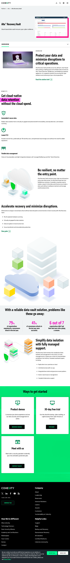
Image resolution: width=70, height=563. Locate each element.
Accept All (52, 553)
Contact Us (8, 503)
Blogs (36, 526)
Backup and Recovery (41, 529)
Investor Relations (40, 501)
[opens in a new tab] (2, 494)
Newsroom (38, 498)
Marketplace (5, 536)
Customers (38, 511)
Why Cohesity (5, 523)
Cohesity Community (41, 542)
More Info (63, 553)
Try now (51, 427)
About (37, 492)
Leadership (38, 495)
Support (37, 523)
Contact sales (17, 466)
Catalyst (3, 545)
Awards (37, 508)
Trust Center (5, 539)
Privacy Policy (7, 559)
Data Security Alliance (8, 529)
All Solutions (39, 536)
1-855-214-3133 (5, 498)
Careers (37, 505)
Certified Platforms (41, 539)
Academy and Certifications (9, 532)
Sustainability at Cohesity (43, 514)
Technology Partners (7, 526)
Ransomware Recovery (42, 532)
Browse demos (17, 427)
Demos (3, 542)
